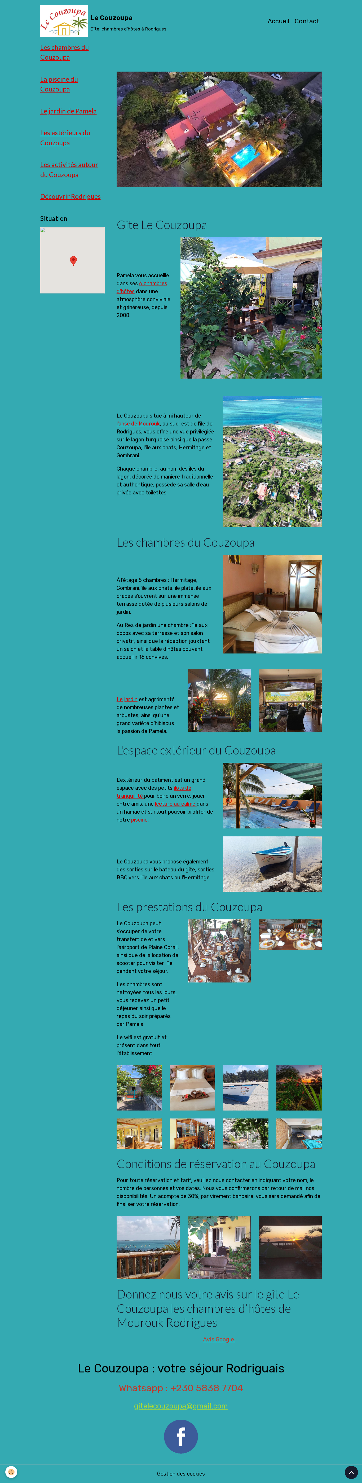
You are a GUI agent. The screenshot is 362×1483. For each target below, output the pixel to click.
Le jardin (127, 699)
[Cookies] (11, 1472)
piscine (139, 820)
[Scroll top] (351, 1472)
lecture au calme (176, 804)
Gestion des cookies (181, 1474)
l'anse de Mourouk (138, 423)
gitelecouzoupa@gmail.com (181, 1406)
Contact (307, 21)
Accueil (278, 21)
